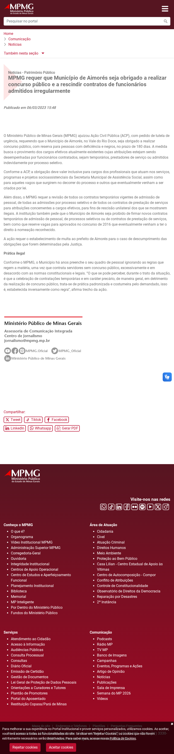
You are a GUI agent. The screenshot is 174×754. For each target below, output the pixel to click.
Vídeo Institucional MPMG (32, 542)
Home (8, 33)
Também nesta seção (21, 53)
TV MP (102, 650)
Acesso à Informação (28, 644)
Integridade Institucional (30, 564)
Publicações (106, 682)
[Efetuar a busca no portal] (165, 21)
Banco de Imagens (112, 655)
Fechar (171, 724)
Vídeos (102, 699)
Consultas (19, 661)
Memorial (18, 596)
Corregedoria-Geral (26, 553)
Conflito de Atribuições (115, 580)
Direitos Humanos (111, 548)
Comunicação (19, 39)
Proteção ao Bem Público (117, 558)
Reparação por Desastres (117, 596)
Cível (101, 537)
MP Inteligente (22, 602)
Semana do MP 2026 (114, 693)
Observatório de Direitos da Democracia (128, 591)
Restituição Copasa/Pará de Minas (39, 704)
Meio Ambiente (109, 553)
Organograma (22, 537)
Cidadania (105, 531)
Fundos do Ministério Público (34, 613)
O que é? (18, 531)
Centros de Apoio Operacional (34, 569)
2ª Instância (106, 602)
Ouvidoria (18, 558)
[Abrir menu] (165, 9)
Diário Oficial (21, 666)
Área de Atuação (103, 525)
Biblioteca (19, 591)
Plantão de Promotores (29, 693)
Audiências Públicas (27, 650)
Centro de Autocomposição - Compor (126, 575)
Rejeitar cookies (25, 747)
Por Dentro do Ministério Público (37, 607)
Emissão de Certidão (27, 671)
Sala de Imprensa (111, 688)
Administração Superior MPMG (35, 548)
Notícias (15, 44)
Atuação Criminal (111, 542)
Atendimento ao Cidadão (31, 639)
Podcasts (104, 639)
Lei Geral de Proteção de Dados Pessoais (43, 682)
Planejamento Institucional (32, 586)
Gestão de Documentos (29, 677)
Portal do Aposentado (28, 699)
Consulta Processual (27, 655)
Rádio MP (105, 644)
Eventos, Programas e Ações (119, 666)
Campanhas (106, 661)
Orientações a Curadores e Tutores (38, 688)
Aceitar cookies (61, 747)
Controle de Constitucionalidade (122, 586)
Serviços (11, 632)
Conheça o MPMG (18, 525)
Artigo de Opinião (111, 671)
